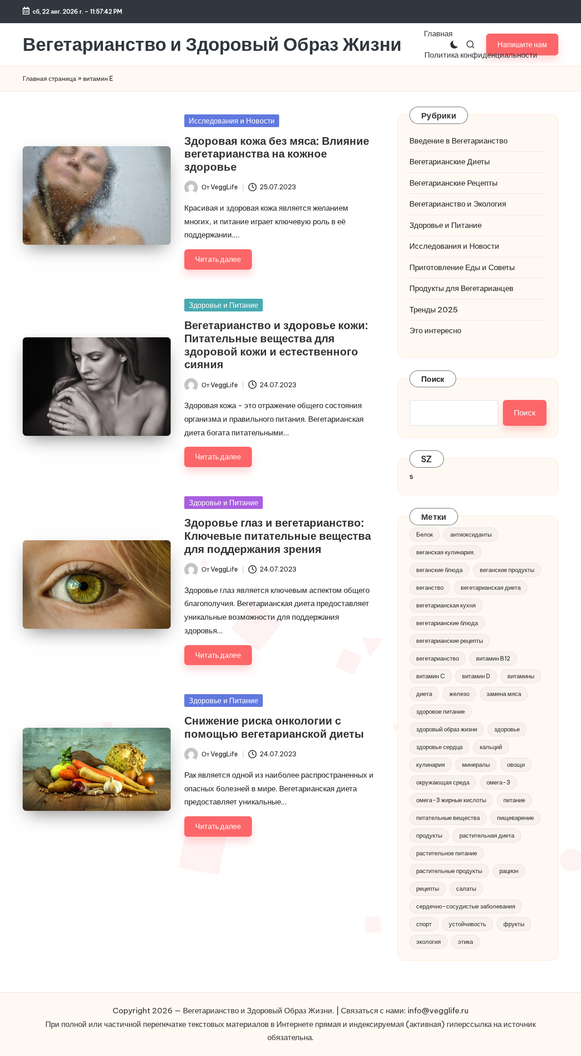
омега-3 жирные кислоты (451, 800)
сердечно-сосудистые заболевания (465, 906)
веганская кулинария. (445, 552)
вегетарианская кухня (446, 605)
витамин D (476, 676)
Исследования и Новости (232, 120)
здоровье (507, 729)
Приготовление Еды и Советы (462, 267)
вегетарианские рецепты (449, 640)
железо (459, 693)
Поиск (432, 379)
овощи (516, 764)
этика (465, 941)
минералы (476, 764)
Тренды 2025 (433, 310)
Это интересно (435, 331)
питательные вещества (448, 817)
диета (424, 693)
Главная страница (49, 78)
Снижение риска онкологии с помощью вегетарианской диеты (274, 727)
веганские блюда (439, 569)
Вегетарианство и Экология (457, 204)
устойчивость (467, 924)
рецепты (427, 888)
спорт (424, 924)
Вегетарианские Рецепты (453, 183)
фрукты (513, 924)
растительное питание (446, 853)
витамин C (430, 676)
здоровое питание (440, 711)
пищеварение (515, 817)
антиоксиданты (471, 534)
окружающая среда (442, 782)
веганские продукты (507, 569)
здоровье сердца (439, 746)
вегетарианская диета (491, 587)
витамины (520, 676)
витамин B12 (493, 658)
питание (514, 800)
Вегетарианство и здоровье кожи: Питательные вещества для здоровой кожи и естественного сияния (276, 344)
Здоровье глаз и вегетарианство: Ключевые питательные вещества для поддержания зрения (277, 536)
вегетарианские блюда (447, 623)
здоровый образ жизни (446, 729)
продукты (429, 835)
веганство (429, 587)
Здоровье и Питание (223, 305)
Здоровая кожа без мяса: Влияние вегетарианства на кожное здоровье (276, 154)
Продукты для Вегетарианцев (461, 288)
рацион (508, 870)
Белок (424, 534)
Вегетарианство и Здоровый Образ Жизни (212, 44)
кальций (491, 746)
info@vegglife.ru (438, 1011)
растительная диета (486, 835)
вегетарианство (437, 658)
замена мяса (504, 693)
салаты (466, 888)
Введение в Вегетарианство (458, 141)
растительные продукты (449, 870)
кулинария (430, 764)
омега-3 (498, 782)
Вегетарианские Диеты (449, 162)
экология (428, 941)
